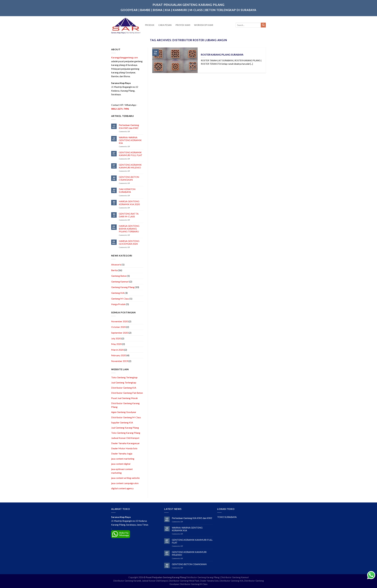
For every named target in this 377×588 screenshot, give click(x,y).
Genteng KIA (117, 292)
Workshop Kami (203, 25)
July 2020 (116, 338)
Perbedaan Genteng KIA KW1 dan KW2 (129, 126)
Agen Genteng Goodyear (123, 412)
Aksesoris (116, 264)
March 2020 (117, 349)
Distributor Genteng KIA (123, 387)
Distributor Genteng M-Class (126, 417)
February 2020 (118, 355)
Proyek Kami (183, 25)
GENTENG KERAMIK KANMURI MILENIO (130, 166)
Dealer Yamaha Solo (209, 580)
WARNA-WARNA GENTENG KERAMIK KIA (130, 140)
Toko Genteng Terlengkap (124, 377)
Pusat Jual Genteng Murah (124, 398)
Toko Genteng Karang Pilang (125, 432)
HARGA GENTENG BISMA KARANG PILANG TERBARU (129, 228)
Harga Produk (118, 304)
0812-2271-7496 (120, 108)
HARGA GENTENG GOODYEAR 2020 (129, 242)
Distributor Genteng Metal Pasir (184, 580)
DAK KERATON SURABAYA (127, 190)
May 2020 (116, 344)
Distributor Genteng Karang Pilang (202, 577)
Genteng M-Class (120, 298)
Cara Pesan (165, 25)
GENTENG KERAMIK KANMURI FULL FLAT (130, 154)
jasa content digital (120, 463)
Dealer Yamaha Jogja (121, 453)
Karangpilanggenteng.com (124, 57)
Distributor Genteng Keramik (127, 580)
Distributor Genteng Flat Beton (127, 392)
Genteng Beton (119, 275)
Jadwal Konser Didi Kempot (125, 437)
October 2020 (118, 327)
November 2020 (119, 321)
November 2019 (119, 361)
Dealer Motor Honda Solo (124, 448)
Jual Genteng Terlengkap (123, 382)
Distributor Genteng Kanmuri (235, 577)
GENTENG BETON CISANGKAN (129, 178)
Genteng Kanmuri (120, 281)
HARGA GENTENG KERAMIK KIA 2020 (129, 202)
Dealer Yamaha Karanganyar (125, 443)
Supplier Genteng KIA (122, 422)
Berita (114, 270)
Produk (149, 25)
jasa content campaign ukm (125, 483)
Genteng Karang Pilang (122, 287)
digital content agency (122, 488)
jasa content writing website (125, 477)
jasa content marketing (122, 458)
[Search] (263, 25)
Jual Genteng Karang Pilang (125, 427)
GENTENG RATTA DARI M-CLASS (129, 215)
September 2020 (119, 332)
